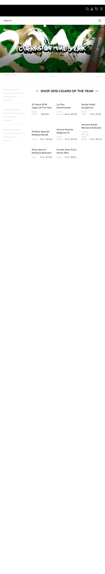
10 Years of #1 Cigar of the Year (42, 106)
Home (44, 52)
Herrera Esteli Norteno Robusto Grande (91, 126)
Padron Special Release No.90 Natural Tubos (40, 133)
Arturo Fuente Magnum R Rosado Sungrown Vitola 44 (66, 131)
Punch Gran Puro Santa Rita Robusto (66, 151)
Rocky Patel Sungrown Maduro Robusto (91, 106)
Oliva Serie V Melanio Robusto (41, 151)
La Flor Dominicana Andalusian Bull (66, 106)
